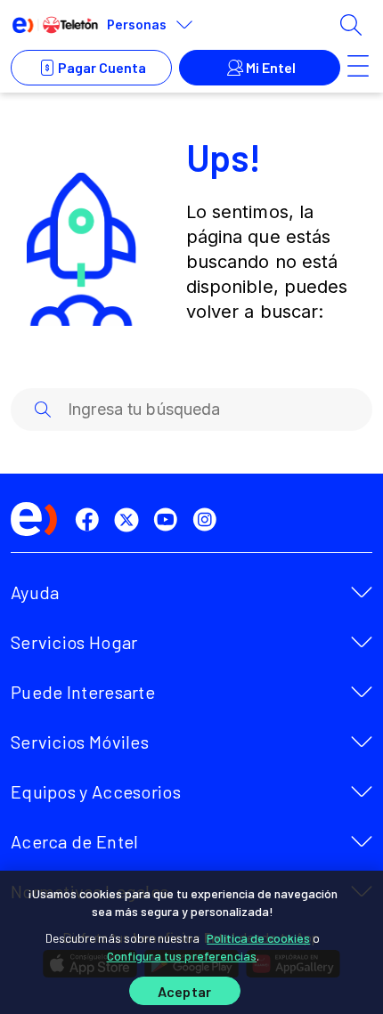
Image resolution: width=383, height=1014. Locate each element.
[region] (191, 942)
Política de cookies (258, 937)
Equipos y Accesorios (96, 791)
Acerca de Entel (75, 841)
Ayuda (35, 592)
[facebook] (90, 520)
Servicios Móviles (80, 741)
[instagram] (208, 520)
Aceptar (184, 991)
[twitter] (130, 520)
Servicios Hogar (74, 642)
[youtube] (169, 520)
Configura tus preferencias (182, 955)
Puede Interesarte (83, 691)
